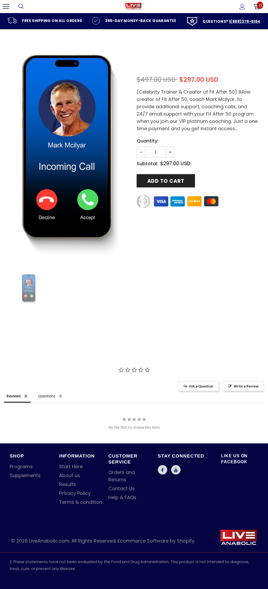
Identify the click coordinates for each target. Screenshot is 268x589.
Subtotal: (147, 163)
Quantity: (147, 141)
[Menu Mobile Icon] (6, 6)
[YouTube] (176, 469)
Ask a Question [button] (201, 386)
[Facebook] (162, 469)
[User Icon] (242, 6)
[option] (45, 20)
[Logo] (133, 6)
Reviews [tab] (14, 395)
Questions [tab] (46, 395)
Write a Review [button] (246, 386)
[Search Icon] (21, 6)
